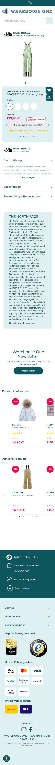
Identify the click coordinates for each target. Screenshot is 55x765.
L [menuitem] (34, 106)
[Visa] (37, 670)
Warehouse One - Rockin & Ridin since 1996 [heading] (27, 737)
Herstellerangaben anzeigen (22, 323)
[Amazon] (10, 670)
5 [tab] (36, 449)
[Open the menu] (7, 2)
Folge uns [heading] (27, 723)
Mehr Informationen (30, 136)
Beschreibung (13, 160)
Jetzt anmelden (28, 371)
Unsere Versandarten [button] (18, 700)
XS (10, 106)
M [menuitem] (26, 106)
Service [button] (9, 607)
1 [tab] (25, 83)
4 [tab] (32, 449)
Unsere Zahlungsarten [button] (18, 662)
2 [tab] (29, 83)
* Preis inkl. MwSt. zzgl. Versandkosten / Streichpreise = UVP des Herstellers (27, 744)
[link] (27, 421)
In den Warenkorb (28, 125)
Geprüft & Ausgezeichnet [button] (20, 633)
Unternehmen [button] (13, 616)
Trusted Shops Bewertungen (22, 196)
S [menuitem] (18, 106)
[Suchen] (49, 20)
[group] (27, 557)
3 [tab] (28, 449)
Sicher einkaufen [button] (15, 625)
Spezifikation (12, 186)
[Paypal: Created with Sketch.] (10, 681)
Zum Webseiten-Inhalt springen (14, 1)
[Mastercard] (23, 670)
